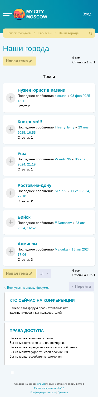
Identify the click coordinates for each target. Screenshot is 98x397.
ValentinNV (63, 159)
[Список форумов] (29, 14)
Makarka (61, 249)
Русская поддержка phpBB (49, 388)
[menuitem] (90, 33)
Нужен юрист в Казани (41, 90)
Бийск (24, 217)
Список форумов (18, 33)
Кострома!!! (30, 121)
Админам (27, 243)
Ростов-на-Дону (34, 185)
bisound (61, 96)
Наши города (68, 33)
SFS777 (61, 191)
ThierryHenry (64, 127)
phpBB (41, 384)
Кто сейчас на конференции (42, 300)
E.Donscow (63, 223)
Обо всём (45, 33)
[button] (7, 14)
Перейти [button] (82, 286)
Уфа (22, 153)
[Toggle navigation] (12, 373)
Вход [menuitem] (87, 14)
